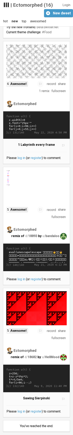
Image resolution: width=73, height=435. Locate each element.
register (36, 158)
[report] (40, 84)
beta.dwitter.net (47, 27)
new (15, 21)
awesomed (38, 21)
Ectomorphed (25, 103)
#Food (47, 32)
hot (5, 21)
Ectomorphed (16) (33, 5)
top (24, 21)
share (62, 84)
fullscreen (59, 91)
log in (21, 158)
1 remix (44, 91)
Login (66, 5)
